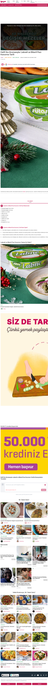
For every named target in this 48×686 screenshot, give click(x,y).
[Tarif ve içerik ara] (36, 1)
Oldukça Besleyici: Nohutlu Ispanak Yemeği (39, 664)
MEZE (2, 325)
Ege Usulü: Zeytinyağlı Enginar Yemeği (24, 664)
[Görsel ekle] (45, 521)
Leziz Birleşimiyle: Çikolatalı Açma (7, 664)
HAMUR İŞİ (3, 661)
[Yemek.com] (3, 2)
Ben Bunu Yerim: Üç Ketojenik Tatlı (24, 575)
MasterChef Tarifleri (18, 5)
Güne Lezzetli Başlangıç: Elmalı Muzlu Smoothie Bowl (23, 645)
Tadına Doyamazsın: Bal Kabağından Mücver (38, 645)
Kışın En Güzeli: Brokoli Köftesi (31, 557)
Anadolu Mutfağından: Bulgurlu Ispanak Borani (12, 557)
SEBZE (18, 661)
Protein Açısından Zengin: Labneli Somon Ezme (12, 327)
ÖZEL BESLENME (4, 555)
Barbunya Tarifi (11, 5)
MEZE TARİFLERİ (16, 57)
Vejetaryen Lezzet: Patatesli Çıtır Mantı (39, 575)
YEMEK (2, 57)
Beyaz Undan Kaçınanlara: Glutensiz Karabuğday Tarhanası (7, 575)
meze (24, 205)
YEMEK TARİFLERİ (8, 57)
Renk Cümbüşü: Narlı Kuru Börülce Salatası (7, 645)
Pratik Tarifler (3, 5)
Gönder (43, 526)
